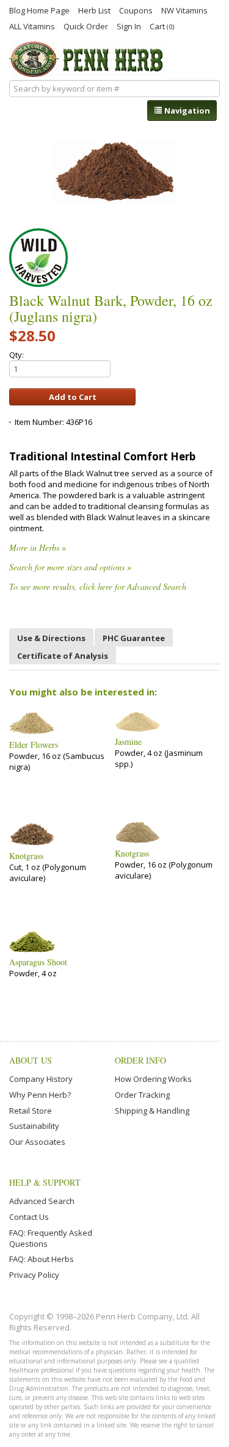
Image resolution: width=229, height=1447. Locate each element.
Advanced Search (42, 1200)
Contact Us (29, 1216)
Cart (162, 26)
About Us (30, 1060)
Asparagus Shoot (38, 962)
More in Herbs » (37, 547)
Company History (41, 1078)
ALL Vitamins (32, 26)
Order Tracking (142, 1094)
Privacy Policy (34, 1274)
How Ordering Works (153, 1078)
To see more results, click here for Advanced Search (97, 586)
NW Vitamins (184, 10)
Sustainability (34, 1125)
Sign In (129, 26)
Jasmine (128, 741)
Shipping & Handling (152, 1110)
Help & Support (45, 1182)
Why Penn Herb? (40, 1094)
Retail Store (30, 1110)
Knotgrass (26, 855)
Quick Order (86, 26)
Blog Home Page (39, 10)
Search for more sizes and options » (70, 567)
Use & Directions (51, 638)
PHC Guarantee (134, 638)
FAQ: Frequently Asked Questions (50, 1238)
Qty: (16, 354)
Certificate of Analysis (62, 655)
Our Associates (37, 1141)
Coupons (136, 10)
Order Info (140, 1060)
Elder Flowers (33, 744)
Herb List (94, 10)
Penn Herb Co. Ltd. (87, 59)
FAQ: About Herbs (41, 1258)
